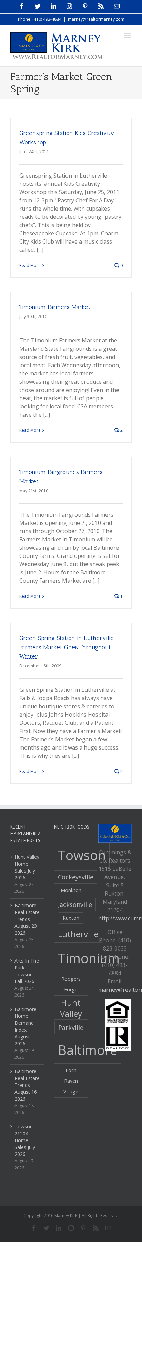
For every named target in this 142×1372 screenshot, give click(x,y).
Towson (82, 855)
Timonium (89, 958)
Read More (30, 265)
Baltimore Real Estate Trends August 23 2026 (27, 919)
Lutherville (78, 934)
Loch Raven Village (70, 1081)
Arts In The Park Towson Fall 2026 (26, 971)
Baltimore (87, 1050)
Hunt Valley (71, 1008)
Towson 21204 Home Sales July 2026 (24, 1140)
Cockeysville (75, 877)
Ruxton (71, 917)
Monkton (71, 890)
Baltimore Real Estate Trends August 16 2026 (27, 1085)
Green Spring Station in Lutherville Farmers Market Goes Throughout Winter (66, 647)
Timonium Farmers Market (55, 307)
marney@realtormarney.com (96, 19)
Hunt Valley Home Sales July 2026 (26, 867)
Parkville (70, 1027)
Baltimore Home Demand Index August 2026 (25, 1026)
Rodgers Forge (71, 984)
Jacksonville (75, 904)
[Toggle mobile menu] (128, 35)
